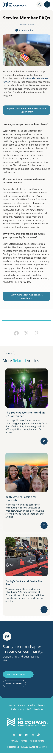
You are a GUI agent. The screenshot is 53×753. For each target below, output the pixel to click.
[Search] (39, 4)
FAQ (29, 709)
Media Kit (38, 709)
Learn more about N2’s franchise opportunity (26, 296)
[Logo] (14, 4)
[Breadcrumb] (47, 4)
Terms (24, 741)
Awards (21, 705)
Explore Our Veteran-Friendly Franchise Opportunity (26, 110)
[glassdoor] (26, 735)
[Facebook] (20, 735)
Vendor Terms (37, 741)
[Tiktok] (38, 735)
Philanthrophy (17, 709)
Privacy (14, 741)
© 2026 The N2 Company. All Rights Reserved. (27, 747)
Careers (41, 705)
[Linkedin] (14, 735)
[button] (16, 333)
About (12, 705)
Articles (31, 705)
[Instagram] (32, 735)
